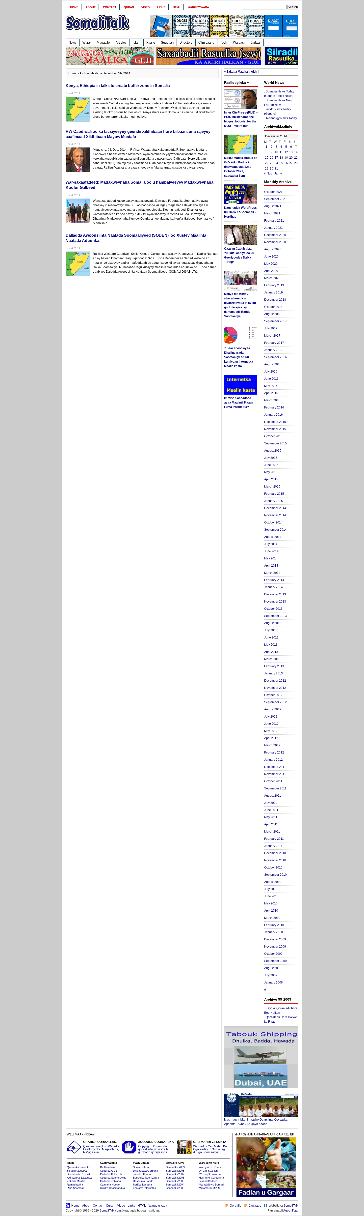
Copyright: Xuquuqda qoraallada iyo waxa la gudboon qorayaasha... (156, 1147)
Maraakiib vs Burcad (211, 1184)
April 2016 (271, 393)
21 (296, 157)
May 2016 (271, 386)
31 (276, 168)
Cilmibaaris (206, 42)
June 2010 (271, 896)
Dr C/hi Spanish (208, 1170)
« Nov (268, 173)
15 (266, 157)
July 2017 (270, 328)
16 (271, 157)
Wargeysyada (198, 7)
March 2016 (272, 400)
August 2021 (272, 206)
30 (271, 168)
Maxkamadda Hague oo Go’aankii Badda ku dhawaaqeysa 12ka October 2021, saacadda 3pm (240, 166)
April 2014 (271, 565)
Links (161, 7)
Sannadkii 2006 (175, 1177)
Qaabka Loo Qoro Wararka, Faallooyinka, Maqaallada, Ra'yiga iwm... (101, 1147)
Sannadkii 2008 (175, 1170)
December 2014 (275, 508)
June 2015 (271, 465)
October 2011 (273, 781)
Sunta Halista (141, 1167)
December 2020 (275, 235)
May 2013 (271, 644)
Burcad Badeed (208, 1181)
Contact (109, 7)
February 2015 (274, 493)
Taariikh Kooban (142, 1174)
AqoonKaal (290, 1210)
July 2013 (270, 630)
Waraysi (239, 42)
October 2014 (273, 522)
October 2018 (273, 307)
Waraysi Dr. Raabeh (211, 1167)
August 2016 (272, 364)
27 (291, 163)
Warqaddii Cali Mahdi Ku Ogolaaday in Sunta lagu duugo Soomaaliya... (210, 1147)
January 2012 (273, 759)
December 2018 (275, 299)
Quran (129, 7)
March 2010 (272, 918)
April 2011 (271, 824)
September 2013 (275, 616)
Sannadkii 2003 (175, 1188)
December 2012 (275, 680)
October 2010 (273, 867)
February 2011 (274, 838)
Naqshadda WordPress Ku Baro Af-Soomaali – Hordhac (240, 212)
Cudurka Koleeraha (111, 1174)
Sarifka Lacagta (142, 1184)
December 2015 (275, 422)
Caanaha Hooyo (110, 1184)
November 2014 (275, 515)
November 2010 (275, 860)
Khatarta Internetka (144, 1188)
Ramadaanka (75, 1184)
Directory (186, 42)
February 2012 (274, 752)
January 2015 (273, 501)
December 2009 (275, 939)
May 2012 (271, 731)
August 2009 (272, 968)
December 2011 (275, 767)
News (73, 42)
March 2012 (272, 745)
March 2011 (272, 831)
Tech (223, 42)
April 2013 (271, 652)
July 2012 (270, 716)
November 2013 (275, 601)
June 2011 (271, 810)
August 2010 (272, 882)
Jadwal (255, 42)
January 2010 (273, 932)
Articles (121, 42)
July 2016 (270, 371)
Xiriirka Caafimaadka (112, 1188)
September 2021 (275, 199)
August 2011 (272, 795)
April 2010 (271, 910)
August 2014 (272, 537)
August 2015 (272, 450)
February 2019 (274, 285)
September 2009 (275, 961)
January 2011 (273, 846)
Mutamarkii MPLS (209, 1188)
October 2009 (273, 953)
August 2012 (272, 709)
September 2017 (275, 321)
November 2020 (275, 242)
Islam (136, 42)
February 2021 (274, 220)
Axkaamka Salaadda (79, 1177)
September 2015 (275, 443)
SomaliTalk (291, 1205)
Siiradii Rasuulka (77, 1170)
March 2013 (272, 659)
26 (286, 163)
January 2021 (273, 228)
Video (145, 7)
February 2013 (274, 666)
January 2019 (273, 292)
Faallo (150, 42)
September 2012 (275, 702)
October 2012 (273, 695)
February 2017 (274, 343)
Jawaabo (255, 1205)
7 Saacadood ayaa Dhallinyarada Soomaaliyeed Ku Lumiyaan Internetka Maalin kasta (238, 357)
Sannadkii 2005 (175, 1181)
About (91, 7)
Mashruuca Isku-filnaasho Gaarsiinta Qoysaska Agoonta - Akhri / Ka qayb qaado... (255, 1122)
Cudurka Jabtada (110, 1181)
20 (291, 157)
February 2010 (274, 925)
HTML (177, 7)
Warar (86, 42)
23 (271, 163)
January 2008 (273, 982)
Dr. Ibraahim (107, 1167)
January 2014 (273, 587)
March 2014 (272, 573)
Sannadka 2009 (175, 1167)
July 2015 (270, 458)
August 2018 (272, 314)
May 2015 (271, 472)
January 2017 (273, 350)
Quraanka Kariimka (78, 1167)
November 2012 (275, 688)
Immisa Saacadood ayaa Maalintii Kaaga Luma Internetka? (238, 402)
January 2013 (273, 673)
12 (286, 152)
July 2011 (270, 803)
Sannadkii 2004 (175, 1184)
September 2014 (275, 529)
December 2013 (275, 594)
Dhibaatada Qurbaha (145, 1170)
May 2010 (271, 903)
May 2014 (271, 558)
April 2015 (271, 479)
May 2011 (270, 817)
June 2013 (271, 637)
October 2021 (273, 192)
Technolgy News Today (281, 118)
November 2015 (275, 429)
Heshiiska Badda (143, 1181)
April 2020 (271, 271)
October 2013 (273, 608)
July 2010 (270, 889)
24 (276, 163)
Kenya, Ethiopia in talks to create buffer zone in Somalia (118, 86)
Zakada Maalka (76, 1181)
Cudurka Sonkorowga (113, 1177)
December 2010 (275, 853)
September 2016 (275, 357)
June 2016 (271, 378)
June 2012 (271, 723)
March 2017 (272, 335)
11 (281, 152)
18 (281, 157)
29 (266, 168)
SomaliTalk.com (110, 1210)
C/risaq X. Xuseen (210, 1174)
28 (296, 163)
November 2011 (275, 774)
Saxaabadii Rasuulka (79, 1174)
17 (276, 157)
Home (74, 7)
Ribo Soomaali (75, 1188)
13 (291, 152)
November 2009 (275, 946)
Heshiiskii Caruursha (211, 1177)
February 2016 (274, 407)
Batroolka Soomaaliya (146, 1177)
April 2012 (271, 738)
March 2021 (272, 213)
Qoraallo (235, 1205)
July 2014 (270, 544)
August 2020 (272, 249)
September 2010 (275, 874)
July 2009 (270, 975)
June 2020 (271, 256)
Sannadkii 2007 (175, 1174)
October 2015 (273, 436)
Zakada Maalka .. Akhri (243, 71)
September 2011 (275, 788)
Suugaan (167, 42)
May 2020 (271, 263)
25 (281, 163)
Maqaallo (103, 42)
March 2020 (272, 278)
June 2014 (271, 551)
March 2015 (272, 486)
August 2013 (272, 623)
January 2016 (273, 414)
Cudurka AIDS (108, 1170)
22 (266, 163)
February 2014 (274, 580)
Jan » (278, 173)
